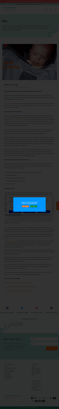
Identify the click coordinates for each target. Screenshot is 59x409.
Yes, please (25, 206)
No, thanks (33, 206)
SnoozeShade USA (31, 203)
